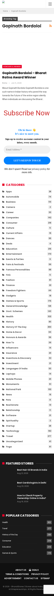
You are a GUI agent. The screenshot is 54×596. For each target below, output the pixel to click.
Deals (9, 243)
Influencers (12, 347)
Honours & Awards (12, 66)
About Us (20, 569)
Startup (10, 425)
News (9, 394)
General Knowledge (17, 306)
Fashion (10, 279)
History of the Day (16, 326)
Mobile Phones (14, 379)
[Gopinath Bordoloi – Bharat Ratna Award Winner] (27, 52)
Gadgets (11, 295)
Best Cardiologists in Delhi (31, 482)
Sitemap (45, 578)
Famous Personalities (18, 269)
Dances (10, 238)
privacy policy (39, 169)
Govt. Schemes (14, 311)
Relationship (13, 410)
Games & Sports (15, 300)
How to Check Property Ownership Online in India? (31, 497)
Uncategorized (14, 441)
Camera (10, 207)
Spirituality (12, 420)
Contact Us (31, 578)
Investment (12, 363)
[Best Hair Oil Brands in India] (8, 473)
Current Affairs (14, 233)
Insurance (11, 352)
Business (11, 201)
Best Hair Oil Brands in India (32, 469)
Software (11, 415)
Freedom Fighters (16, 290)
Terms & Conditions (17, 574)
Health (9, 316)
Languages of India (16, 368)
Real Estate (12, 404)
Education (11, 248)
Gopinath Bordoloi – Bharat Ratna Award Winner (24, 75)
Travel (9, 436)
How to (10, 342)
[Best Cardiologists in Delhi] (8, 486)
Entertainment (14, 253)
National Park (13, 389)
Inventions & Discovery (18, 358)
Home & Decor (14, 332)
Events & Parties (15, 259)
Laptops (10, 373)
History (10, 321)
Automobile (12, 196)
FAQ (8, 274)
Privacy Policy (40, 574)
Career (10, 212)
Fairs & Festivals (15, 264)
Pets (8, 399)
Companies (12, 217)
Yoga (9, 446)
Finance (10, 285)
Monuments (12, 384)
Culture (10, 227)
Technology (12, 430)
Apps (9, 191)
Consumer (11, 222)
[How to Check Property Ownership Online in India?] (8, 499)
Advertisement (12, 578)
